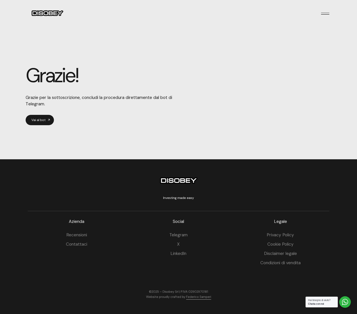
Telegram (178, 235)
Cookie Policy (280, 244)
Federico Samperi (198, 297)
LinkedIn (178, 253)
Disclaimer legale (280, 253)
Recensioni (76, 235)
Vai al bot (38, 120)
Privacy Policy (280, 235)
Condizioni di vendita (280, 263)
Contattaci (76, 244)
